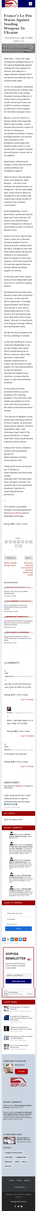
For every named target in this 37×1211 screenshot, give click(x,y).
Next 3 (24, 1162)
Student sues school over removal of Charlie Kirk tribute (21, 1028)
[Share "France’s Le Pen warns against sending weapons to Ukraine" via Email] (16, 546)
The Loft (8, 1166)
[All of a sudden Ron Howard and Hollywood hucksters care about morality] (18, 601)
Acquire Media (14, 513)
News (16, 41)
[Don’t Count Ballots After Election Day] (6, 1046)
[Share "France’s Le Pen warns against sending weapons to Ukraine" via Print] (20, 546)
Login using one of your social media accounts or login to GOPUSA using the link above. (17, 798)
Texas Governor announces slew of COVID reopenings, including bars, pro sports (17, 638)
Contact (11, 1180)
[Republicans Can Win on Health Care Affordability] (6, 1037)
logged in (20, 786)
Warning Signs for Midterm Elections (19, 835)
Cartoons (9, 1157)
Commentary (23, 1040)
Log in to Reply (27, 699)
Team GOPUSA (19, 1187)
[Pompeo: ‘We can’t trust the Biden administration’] (18, 588)
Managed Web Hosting (18, 1202)
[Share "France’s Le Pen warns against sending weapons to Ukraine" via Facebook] (6, 542)
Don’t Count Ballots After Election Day (19, 1046)
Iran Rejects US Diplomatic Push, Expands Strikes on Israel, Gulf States (21, 846)
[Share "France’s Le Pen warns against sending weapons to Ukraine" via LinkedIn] (23, 542)
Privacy (19, 1180)
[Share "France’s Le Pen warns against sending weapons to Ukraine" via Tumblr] (14, 542)
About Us (27, 1180)
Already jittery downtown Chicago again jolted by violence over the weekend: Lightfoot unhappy (18, 622)
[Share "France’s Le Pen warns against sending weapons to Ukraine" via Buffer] (27, 542)
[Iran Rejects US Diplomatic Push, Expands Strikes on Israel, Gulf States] (6, 1017)
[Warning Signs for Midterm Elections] (6, 1008)
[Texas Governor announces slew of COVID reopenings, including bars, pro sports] (18, 633)
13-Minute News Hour (25, 1011)
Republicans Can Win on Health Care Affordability (21, 1037)
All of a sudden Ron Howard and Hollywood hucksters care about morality (15, 607)
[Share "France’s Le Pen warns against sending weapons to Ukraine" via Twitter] (10, 542)
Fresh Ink (8, 1162)
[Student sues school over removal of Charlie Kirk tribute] (6, 1028)
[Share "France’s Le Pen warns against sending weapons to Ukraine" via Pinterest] (18, 542)
